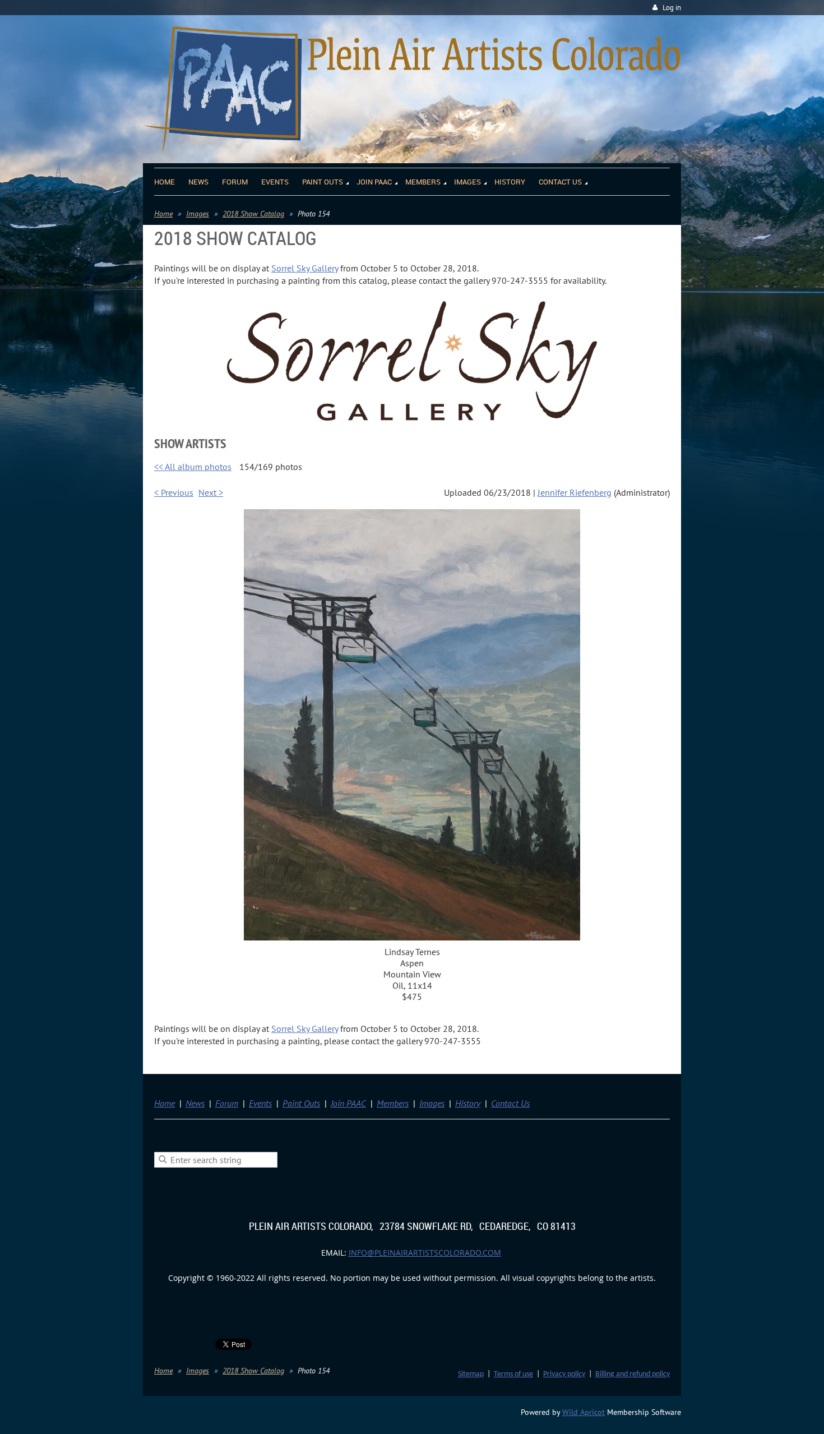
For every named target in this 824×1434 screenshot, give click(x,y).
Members (393, 1103)
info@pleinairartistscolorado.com (425, 1252)
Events (260, 1103)
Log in (672, 7)
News (195, 1103)
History (467, 1103)
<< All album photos (193, 466)
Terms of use (513, 1374)
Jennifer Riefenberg (575, 492)
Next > (210, 492)
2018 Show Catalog (253, 214)
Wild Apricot (583, 1412)
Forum (226, 1103)
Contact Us (510, 1103)
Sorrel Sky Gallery (304, 268)
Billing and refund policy (632, 1374)
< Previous (173, 492)
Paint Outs (301, 1103)
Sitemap (471, 1374)
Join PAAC (348, 1103)
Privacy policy (564, 1374)
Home (163, 214)
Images (197, 214)
